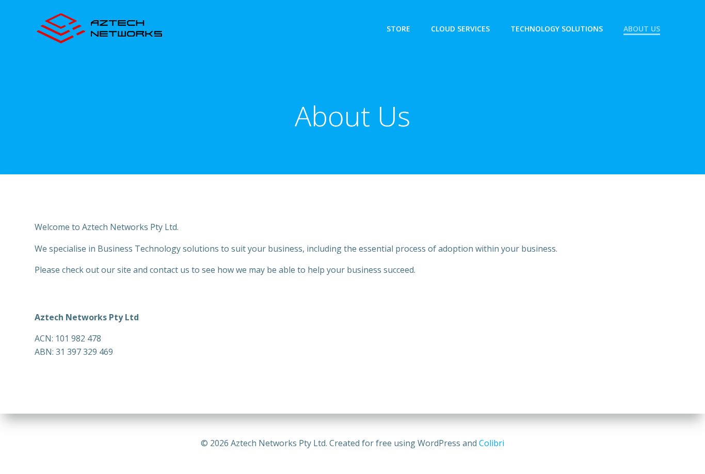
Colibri (491, 443)
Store (398, 29)
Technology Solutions (556, 29)
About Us (641, 29)
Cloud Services (460, 29)
